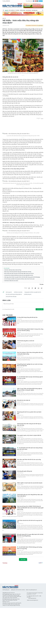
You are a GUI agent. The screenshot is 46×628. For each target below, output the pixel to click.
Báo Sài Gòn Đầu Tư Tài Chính (12, 5)
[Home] (3, 10)
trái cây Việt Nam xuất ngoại (11, 296)
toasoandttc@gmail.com (33, 600)
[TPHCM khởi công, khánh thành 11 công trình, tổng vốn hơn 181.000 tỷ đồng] (9, 332)
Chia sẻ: (25, 288)
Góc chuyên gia (12, 10)
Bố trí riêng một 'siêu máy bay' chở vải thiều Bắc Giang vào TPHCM (19, 273)
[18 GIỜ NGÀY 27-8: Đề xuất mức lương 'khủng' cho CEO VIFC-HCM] (9, 451)
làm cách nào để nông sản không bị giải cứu (14, 294)
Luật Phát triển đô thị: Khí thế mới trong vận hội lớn (29, 521)
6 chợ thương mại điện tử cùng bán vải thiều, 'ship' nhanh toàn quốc (19, 278)
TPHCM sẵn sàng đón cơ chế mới (25, 340)
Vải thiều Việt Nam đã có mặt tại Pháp (12, 269)
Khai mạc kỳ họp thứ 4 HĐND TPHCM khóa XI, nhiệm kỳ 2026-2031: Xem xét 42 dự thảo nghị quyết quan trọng (30, 508)
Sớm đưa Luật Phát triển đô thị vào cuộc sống (29, 459)
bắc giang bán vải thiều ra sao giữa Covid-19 (33, 292)
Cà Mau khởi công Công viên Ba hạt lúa (27, 317)
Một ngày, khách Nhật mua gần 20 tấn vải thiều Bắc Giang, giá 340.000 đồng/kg (22, 277)
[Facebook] (33, 1)
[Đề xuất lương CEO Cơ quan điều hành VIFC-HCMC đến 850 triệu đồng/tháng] (9, 538)
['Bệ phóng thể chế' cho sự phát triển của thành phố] (9, 415)
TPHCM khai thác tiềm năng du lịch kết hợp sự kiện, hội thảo (29, 424)
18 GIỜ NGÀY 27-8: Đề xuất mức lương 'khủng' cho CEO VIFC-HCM (30, 448)
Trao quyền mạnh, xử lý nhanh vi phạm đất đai (29, 435)
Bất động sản (34, 10)
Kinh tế (6, 10)
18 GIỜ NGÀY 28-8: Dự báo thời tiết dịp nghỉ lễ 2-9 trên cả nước (30, 377)
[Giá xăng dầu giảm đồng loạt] (9, 474)
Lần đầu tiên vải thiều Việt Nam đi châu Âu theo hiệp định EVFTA (18, 275)
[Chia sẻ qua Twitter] (35, 288)
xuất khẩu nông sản (27, 294)
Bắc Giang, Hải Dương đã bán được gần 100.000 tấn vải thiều (17, 271)
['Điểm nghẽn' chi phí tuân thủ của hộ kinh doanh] (9, 486)
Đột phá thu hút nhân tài (23, 400)
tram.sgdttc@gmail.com (32, 589)
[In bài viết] (41, 288)
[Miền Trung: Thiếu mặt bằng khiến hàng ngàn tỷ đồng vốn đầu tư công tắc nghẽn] (9, 392)
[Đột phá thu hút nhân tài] (9, 404)
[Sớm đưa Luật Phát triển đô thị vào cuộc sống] (9, 463)
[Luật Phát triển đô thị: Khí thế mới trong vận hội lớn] (9, 524)
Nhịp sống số (28, 10)
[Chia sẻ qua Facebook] (32, 288)
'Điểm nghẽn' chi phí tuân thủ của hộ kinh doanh (29, 483)
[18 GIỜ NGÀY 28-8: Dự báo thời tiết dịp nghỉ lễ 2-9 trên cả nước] (9, 380)
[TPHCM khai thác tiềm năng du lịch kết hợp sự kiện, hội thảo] (9, 427)
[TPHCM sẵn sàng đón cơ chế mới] (9, 344)
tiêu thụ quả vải (9, 292)
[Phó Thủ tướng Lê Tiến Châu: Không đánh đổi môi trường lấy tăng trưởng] (9, 356)
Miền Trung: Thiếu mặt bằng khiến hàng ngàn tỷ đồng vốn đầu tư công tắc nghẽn (29, 389)
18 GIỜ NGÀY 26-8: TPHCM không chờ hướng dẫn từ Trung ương (29, 547)
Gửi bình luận (39, 309)
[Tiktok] (37, 1)
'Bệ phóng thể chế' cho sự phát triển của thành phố (29, 412)
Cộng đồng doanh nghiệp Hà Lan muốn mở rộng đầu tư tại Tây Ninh (29, 365)
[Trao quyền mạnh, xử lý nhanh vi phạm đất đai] (9, 439)
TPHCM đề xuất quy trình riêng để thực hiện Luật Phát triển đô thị (29, 495)
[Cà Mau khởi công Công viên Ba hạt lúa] (9, 321)
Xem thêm (23, 559)
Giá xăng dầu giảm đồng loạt (24, 471)
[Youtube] (35, 1)
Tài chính (17, 10)
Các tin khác (8, 315)
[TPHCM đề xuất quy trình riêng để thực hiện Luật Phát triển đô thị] (9, 498)
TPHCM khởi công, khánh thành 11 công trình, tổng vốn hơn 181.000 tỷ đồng (30, 329)
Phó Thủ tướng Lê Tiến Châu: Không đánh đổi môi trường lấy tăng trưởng (30, 353)
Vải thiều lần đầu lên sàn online (11, 280)
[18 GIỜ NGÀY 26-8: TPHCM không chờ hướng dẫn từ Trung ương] (9, 550)
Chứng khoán (22, 10)
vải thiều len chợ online (18, 292)
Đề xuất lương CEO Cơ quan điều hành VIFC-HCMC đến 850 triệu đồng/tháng (30, 535)
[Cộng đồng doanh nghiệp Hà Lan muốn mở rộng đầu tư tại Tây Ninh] (9, 367)
